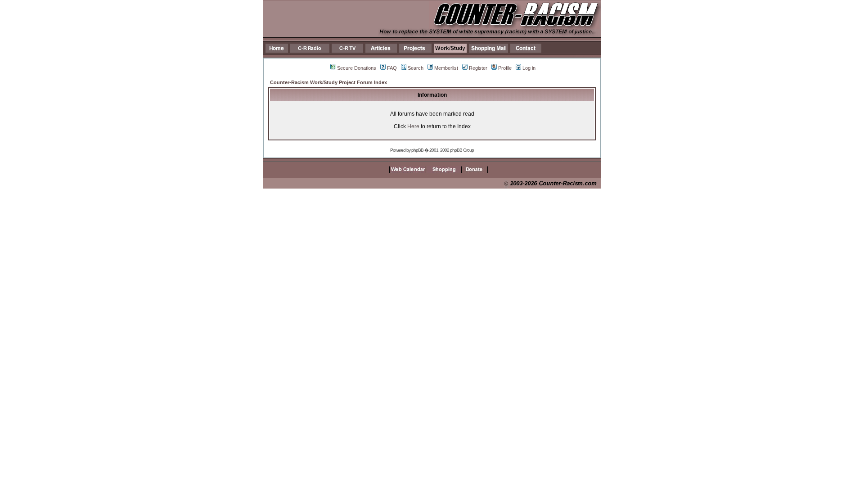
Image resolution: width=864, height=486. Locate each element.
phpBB (417, 150)
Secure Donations (356, 68)
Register (478, 68)
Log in (529, 68)
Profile (505, 68)
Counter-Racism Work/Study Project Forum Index (328, 82)
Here (413, 126)
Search (415, 68)
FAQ (392, 68)
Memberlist (446, 68)
